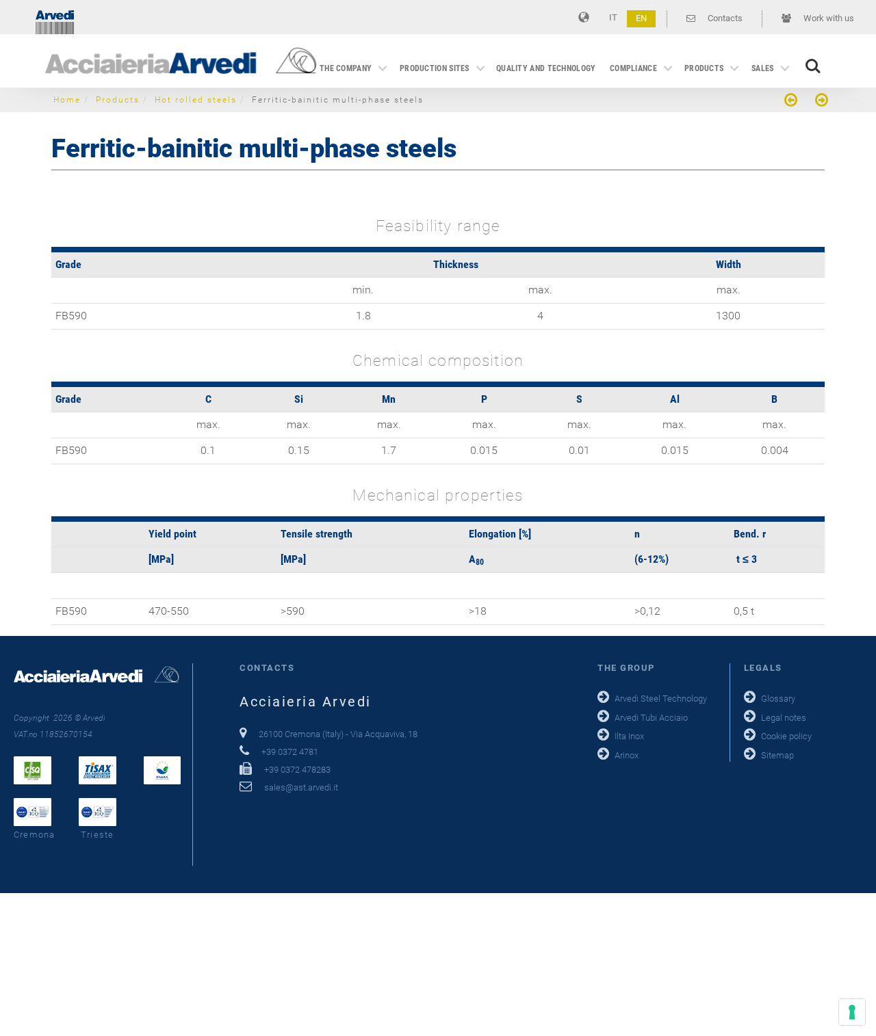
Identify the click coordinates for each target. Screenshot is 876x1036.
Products (703, 68)
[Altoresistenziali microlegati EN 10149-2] (792, 101)
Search (813, 59)
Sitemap (777, 755)
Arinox (627, 755)
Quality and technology (546, 68)
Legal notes (783, 718)
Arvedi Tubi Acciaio (651, 718)
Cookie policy (786, 736)
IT (613, 17)
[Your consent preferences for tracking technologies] (852, 1012)
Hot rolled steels (196, 100)
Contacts (724, 18)
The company (346, 68)
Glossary (778, 698)
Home (67, 100)
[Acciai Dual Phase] (820, 101)
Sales (762, 68)
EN (641, 18)
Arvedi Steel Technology (661, 698)
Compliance (633, 68)
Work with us (827, 18)
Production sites (434, 68)
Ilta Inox (629, 736)
